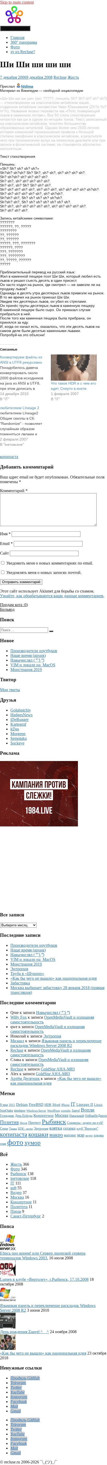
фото (15, 1142)
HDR (47, 1105)
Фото (15, 47)
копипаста (9, 456)
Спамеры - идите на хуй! (85, 1123)
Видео (16, 1192)
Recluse (60, 77)
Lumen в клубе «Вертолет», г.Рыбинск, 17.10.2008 (44, 1279)
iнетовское (19, 1178)
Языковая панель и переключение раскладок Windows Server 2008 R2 (56, 1043)
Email (6, 543)
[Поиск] (51, 631)
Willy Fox (18, 1017)
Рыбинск (54, 1121)
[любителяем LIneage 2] (25, 426)
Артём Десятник (25, 1078)
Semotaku (18, 738)
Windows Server (36, 1110)
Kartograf (18, 724)
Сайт (4, 553)
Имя (5, 534)
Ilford (56, 1105)
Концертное (44, 1115)
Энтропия (19, 969)
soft (13, 1188)
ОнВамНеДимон (96, 1116)
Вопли (87, 1110)
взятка (55, 1128)
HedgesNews (21, 715)
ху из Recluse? (22, 51)
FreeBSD (36, 1104)
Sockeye (17, 743)
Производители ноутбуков (33, 651)
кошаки (38, 1134)
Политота (19, 1206)
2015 (12, 1104)
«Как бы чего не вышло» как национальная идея (53, 978)
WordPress (53, 1110)
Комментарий (14, 490)
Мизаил (17, 1041)
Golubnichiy (20, 710)
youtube (66, 1110)
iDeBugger (19, 719)
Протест (34, 1122)
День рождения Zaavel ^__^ (24, 1331)
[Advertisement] (40, 866)
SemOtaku (6, 1110)
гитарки (69, 1128)
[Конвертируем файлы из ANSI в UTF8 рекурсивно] (25, 378)
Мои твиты (10, 690)
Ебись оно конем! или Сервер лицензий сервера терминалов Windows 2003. (42, 1255)
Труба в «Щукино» (27, 973)
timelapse (19, 1110)
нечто (89, 1135)
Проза (23, 1123)
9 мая (4, 1105)
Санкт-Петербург (25, 1216)
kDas (14, 729)
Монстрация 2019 (26, 669)
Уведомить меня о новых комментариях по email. (49, 563)
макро (56, 1134)
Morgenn (17, 733)
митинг (70, 1135)
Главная (17, 37)
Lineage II (84, 1104)
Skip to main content (17, 2)
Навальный (76, 1116)
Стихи (4, 1128)
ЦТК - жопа (25, 1128)
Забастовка (20, 983)
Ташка (13, 1128)
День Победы (23, 1116)
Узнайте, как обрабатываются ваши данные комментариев (51, 596)
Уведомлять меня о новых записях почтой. (44, 572)
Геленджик (7, 1116)
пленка (99, 1135)
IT (73, 1104)
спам (3, 1144)
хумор (32, 1142)
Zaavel (76, 1110)
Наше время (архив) (28, 655)
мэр (80, 1134)
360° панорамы (23, 42)
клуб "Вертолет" (87, 1128)
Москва (61, 1115)
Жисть (73, 77)
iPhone (65, 1104)
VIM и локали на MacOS (32, 665)
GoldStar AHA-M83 (58, 1069)
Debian (22, 1104)
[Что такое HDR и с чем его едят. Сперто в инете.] (74, 367)
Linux (98, 1105)
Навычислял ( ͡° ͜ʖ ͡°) (27, 660)
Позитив (9, 1122)
